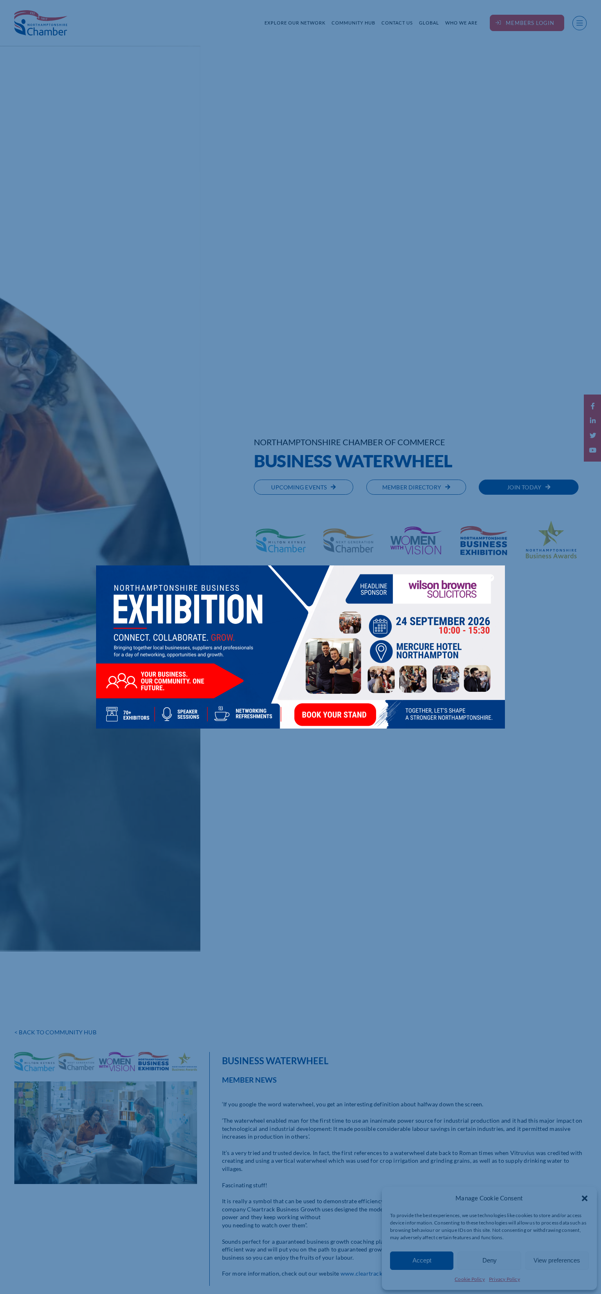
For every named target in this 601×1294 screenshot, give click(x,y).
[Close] (490, 578)
